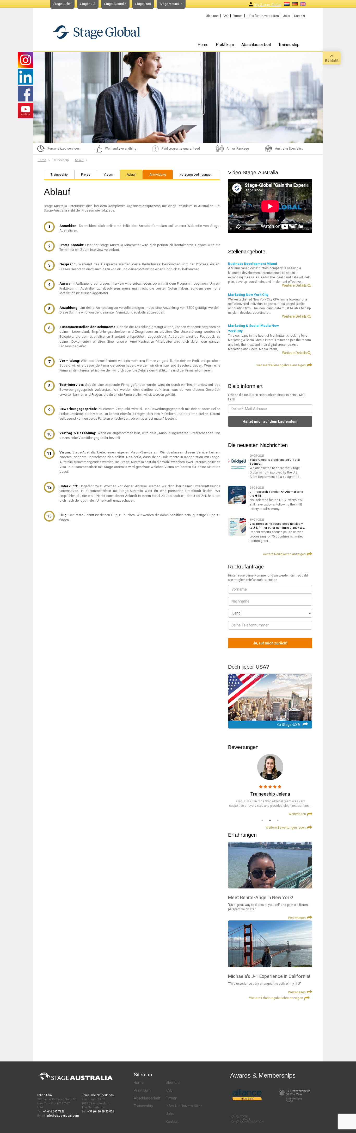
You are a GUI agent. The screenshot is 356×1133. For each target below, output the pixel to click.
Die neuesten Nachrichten (258, 445)
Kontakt (299, 16)
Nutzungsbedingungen (196, 174)
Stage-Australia (115, 4)
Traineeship (288, 44)
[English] (303, 4)
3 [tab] (277, 820)
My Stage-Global (267, 5)
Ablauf (79, 160)
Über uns (212, 16)
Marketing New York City (248, 295)
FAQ (226, 16)
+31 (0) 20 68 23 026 (100, 1111)
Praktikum (225, 44)
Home (203, 44)
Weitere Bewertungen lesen (286, 827)
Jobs (286, 16)
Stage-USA (87, 4)
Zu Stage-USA (288, 724)
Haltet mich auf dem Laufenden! (270, 421)
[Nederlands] (287, 4)
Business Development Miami (252, 264)
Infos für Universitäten (263, 16)
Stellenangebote (246, 251)
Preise (85, 174)
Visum (108, 174)
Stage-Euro (143, 4)
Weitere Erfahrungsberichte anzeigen (276, 998)
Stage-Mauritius (171, 4)
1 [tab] (262, 820)
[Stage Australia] (96, 32)
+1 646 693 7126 (53, 1111)
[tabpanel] (270, 785)
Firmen (238, 16)
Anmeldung (157, 174)
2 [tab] (270, 820)
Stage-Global (62, 4)
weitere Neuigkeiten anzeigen (284, 554)
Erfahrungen (242, 835)
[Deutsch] (295, 4)
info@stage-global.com (62, 1115)
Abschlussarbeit (256, 44)
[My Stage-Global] (251, 4)
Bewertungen (243, 747)
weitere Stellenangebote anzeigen (281, 365)
